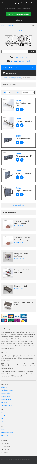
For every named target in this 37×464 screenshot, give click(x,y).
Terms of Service (7, 405)
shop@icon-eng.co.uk (20, 61)
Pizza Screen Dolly (20, 286)
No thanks (18, 20)
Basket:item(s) (11, 73)
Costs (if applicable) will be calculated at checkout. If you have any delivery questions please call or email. (18, 358)
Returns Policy (6, 399)
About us (4, 387)
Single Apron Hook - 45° (24, 173)
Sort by (19, 92)
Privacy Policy (5, 393)
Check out (10, 25)
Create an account (7, 432)
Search (32, 51)
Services (4, 402)
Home (5, 78)
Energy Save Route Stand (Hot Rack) (23, 271)
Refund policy (5, 396)
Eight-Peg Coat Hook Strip (23, 104)
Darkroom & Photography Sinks (23, 303)
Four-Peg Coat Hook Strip (25, 121)
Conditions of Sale (7, 390)
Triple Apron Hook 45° (24, 156)
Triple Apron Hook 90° (24, 138)
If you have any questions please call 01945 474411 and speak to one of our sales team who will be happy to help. (18, 366)
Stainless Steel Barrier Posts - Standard (22, 222)
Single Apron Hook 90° (24, 191)
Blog (2, 419)
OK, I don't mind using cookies (18, 14)
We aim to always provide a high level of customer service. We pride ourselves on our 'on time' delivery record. (17, 374)
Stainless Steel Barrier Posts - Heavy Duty (22, 238)
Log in (3, 25)
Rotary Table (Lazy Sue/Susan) (21, 255)
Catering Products (15, 78)
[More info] (22, 109)
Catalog (3, 416)
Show (4, 92)
